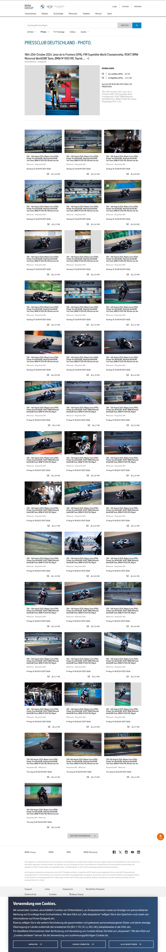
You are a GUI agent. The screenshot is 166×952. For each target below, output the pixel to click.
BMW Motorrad (90, 852)
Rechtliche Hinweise (95, 889)
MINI (69, 852)
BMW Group (30, 852)
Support (28, 889)
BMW (51, 852)
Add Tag (125, 25)
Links (47, 889)
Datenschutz (30, 894)
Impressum (68, 889)
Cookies (53, 894)
